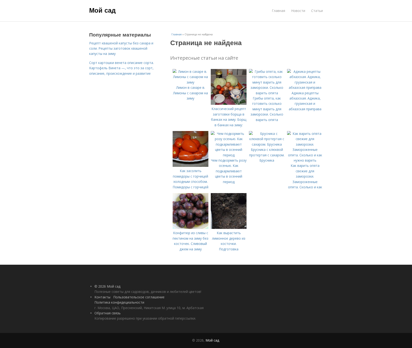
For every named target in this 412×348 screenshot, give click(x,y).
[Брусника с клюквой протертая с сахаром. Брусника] (267, 144)
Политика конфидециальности (119, 302)
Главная (278, 10)
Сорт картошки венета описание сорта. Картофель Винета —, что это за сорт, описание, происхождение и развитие (121, 68)
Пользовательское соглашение (139, 297)
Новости (298, 10)
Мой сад (102, 10)
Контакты (102, 297)
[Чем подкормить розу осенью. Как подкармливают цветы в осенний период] (229, 155)
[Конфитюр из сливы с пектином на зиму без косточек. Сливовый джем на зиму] (190, 227)
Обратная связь (107, 313)
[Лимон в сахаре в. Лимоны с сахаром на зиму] (190, 82)
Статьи (317, 10)
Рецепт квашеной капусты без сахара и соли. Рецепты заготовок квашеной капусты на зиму (121, 48)
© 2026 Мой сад (107, 286)
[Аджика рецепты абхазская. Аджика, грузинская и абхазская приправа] (305, 87)
